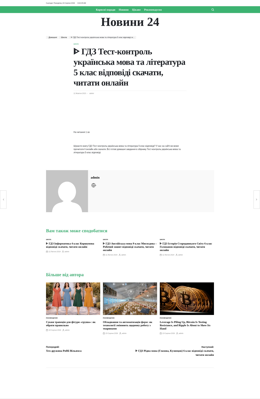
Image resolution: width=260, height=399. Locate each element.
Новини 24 (130, 22)
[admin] (67, 191)
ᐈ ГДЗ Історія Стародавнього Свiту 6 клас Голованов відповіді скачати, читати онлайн (186, 246)
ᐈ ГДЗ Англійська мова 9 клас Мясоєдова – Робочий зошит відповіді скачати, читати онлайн (130, 246)
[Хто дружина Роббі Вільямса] (3, 199)
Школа (76, 44)
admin (91, 93)
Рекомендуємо (153, 9)
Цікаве (136, 9)
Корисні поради (105, 9)
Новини (124, 9)
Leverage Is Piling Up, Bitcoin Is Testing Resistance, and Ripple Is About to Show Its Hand (185, 325)
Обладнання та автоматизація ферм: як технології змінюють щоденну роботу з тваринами (127, 325)
